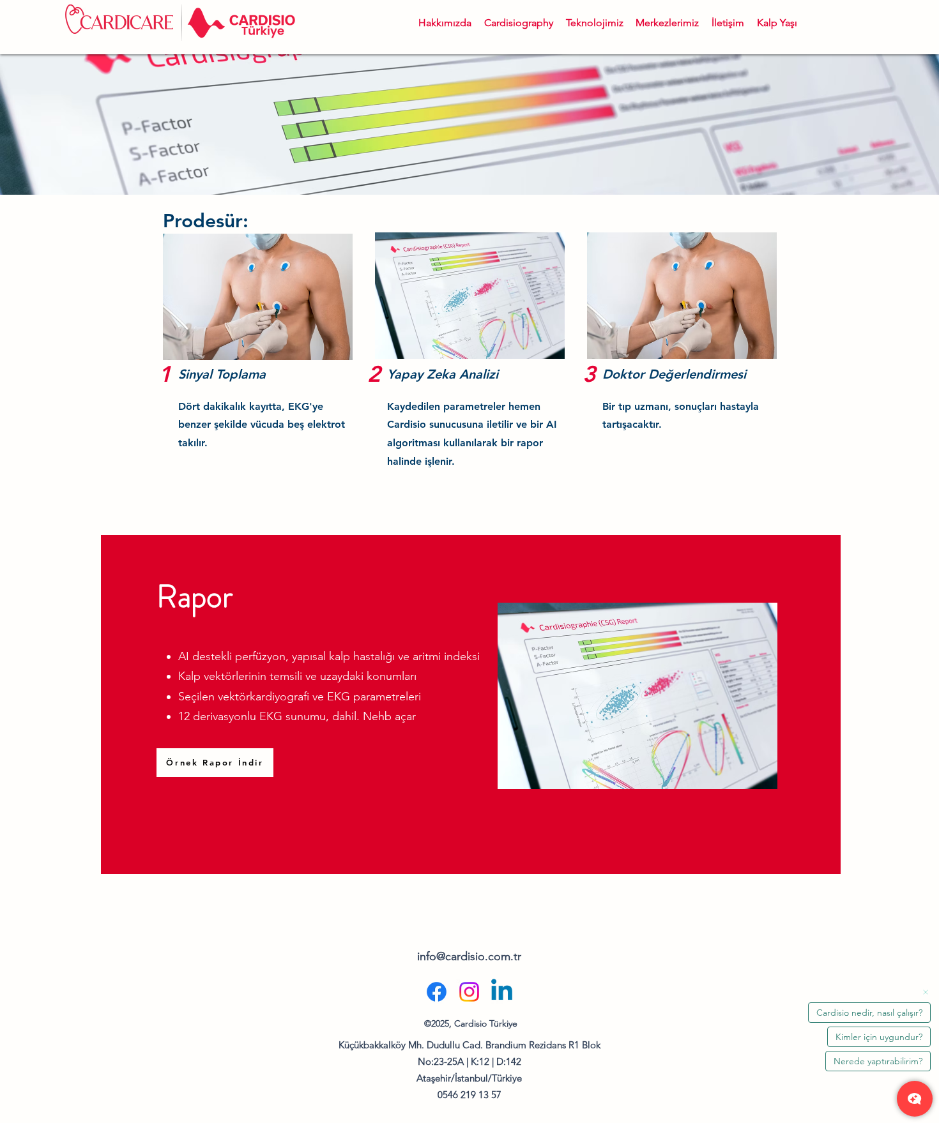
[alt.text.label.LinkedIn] (502, 992)
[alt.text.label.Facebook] (437, 992)
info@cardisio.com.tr (469, 956)
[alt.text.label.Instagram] (469, 992)
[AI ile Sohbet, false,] (915, 1099)
